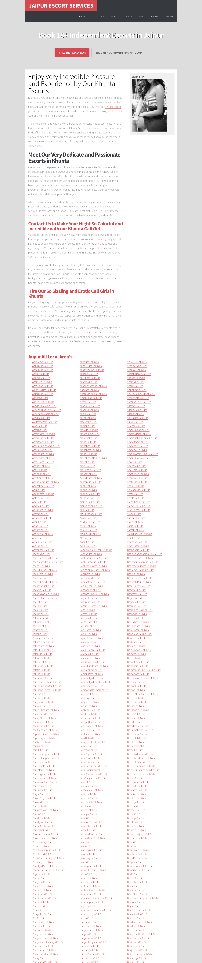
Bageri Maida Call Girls (138, 598)
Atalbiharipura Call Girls (139, 533)
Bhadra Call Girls (136, 926)
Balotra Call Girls (41, 670)
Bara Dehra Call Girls (90, 738)
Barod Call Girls (135, 814)
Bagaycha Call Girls (137, 594)
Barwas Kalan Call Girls (44, 838)
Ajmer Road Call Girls (91, 397)
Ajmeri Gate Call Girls (138, 397)
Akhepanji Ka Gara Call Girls (46, 409)
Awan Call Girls (87, 542)
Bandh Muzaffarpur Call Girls (142, 694)
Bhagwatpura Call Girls (139, 938)
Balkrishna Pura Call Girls (93, 662)
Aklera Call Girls (88, 413)
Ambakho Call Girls (42, 449)
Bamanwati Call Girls (43, 678)
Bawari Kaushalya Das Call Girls (48, 870)
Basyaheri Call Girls (137, 862)
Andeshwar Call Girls (43, 486)
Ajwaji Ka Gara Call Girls (139, 402)
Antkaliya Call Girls (89, 498)
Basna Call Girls (40, 846)
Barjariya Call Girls (136, 794)
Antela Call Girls (40, 498)
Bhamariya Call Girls (137, 958)
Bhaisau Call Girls (89, 950)
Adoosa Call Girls (136, 377)
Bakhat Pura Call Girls (43, 642)
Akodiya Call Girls (41, 417)
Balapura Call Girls (42, 654)
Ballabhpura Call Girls (138, 662)
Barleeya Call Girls (136, 802)
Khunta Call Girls (95, 243)
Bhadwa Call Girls (41, 930)
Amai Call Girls (39, 429)
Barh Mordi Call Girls (43, 770)
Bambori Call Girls (136, 682)
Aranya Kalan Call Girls (91, 506)
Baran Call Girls (40, 746)
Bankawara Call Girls (138, 710)
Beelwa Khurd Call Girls (92, 890)
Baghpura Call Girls (90, 602)
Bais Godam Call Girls (138, 626)
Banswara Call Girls (42, 722)
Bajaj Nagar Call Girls (138, 630)
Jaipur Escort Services (61, 5)
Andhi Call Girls (88, 486)
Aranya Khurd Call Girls (139, 506)
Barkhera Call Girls (89, 798)
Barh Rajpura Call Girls (44, 774)
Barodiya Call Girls (136, 818)
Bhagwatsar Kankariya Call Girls (48, 942)
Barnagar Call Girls (89, 814)
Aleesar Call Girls (88, 422)
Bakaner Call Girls (136, 638)
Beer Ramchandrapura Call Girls (97, 898)
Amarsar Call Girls (89, 438)
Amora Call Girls (88, 473)
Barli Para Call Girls (89, 806)
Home (82, 16)
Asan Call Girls (39, 522)
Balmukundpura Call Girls (94, 666)
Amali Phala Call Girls (138, 429)
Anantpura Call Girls (90, 482)
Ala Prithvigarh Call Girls (44, 422)
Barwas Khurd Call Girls (92, 838)
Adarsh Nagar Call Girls (139, 373)
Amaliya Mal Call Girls (43, 433)
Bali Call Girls (134, 658)
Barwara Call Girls (136, 830)
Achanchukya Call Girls (92, 369)
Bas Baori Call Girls (137, 838)
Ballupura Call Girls (42, 666)
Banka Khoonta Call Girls (45, 710)
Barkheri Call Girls (136, 798)
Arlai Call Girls (87, 510)
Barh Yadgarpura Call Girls (93, 778)
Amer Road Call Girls (43, 462)
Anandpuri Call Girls (137, 478)
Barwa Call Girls (88, 830)
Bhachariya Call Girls (43, 922)
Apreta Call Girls (135, 498)
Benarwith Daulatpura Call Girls (96, 910)
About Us (115, 16)
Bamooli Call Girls (136, 686)
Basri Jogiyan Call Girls (91, 850)
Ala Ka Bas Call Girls (137, 417)
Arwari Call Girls (88, 518)
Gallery (129, 16)
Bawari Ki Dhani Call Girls (93, 870)
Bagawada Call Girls (90, 590)
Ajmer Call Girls (40, 397)
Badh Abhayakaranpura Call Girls (144, 553)
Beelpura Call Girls (90, 886)
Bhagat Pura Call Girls (91, 930)
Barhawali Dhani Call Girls (45, 782)
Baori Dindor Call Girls (43, 726)
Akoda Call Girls (135, 413)
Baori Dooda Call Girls (91, 726)
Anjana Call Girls (88, 490)
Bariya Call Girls (88, 794)
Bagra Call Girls (40, 610)
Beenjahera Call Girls (43, 894)
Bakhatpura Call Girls (91, 642)
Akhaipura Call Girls (90, 406)
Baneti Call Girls (135, 698)
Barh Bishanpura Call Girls (46, 758)
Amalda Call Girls (89, 429)
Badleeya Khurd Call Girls (140, 570)
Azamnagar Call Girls (43, 550)
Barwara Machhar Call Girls (94, 834)
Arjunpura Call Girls (42, 510)
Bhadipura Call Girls (90, 926)
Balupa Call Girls (41, 674)
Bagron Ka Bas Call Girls (140, 610)
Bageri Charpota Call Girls (45, 598)
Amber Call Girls (88, 453)
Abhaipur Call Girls (137, 362)
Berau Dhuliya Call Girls (92, 914)
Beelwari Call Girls (136, 890)
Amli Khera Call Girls (90, 469)
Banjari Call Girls (88, 706)
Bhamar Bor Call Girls (91, 958)
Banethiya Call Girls (90, 698)
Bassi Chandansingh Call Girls (48, 858)
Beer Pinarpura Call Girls (45, 898)
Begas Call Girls (88, 906)
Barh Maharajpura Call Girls (94, 766)
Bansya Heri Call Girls (91, 722)
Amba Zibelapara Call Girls (46, 446)
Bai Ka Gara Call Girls (138, 622)
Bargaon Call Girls (89, 750)
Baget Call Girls (40, 602)
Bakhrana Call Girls (137, 642)
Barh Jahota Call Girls (43, 766)
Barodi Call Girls (88, 818)
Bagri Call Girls (87, 610)
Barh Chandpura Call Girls (141, 758)
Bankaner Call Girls (90, 710)
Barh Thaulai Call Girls (44, 778)
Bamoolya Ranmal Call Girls (95, 690)
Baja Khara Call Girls (90, 630)
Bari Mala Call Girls (89, 786)
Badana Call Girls (41, 553)
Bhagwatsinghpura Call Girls (95, 942)
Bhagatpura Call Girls (138, 930)
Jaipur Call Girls (97, 16)
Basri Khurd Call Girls (43, 854)
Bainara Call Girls (89, 626)
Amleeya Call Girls (136, 466)
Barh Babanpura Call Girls (46, 754)
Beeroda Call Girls (136, 902)
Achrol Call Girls (40, 373)
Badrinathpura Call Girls (92, 582)
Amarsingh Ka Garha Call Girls (142, 438)
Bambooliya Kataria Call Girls (142, 678)
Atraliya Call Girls (88, 538)
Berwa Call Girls (88, 918)
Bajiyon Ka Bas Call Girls (139, 634)
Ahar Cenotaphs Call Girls (93, 386)
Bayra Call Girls (88, 874)
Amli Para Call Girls (137, 469)
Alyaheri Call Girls (136, 426)
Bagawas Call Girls (136, 590)
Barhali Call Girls (135, 778)
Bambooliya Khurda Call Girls (95, 682)
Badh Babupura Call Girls (45, 558)
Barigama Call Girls (137, 790)
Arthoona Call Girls (42, 518)
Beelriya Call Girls (41, 890)
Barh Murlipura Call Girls (93, 770)
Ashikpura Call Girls (90, 522)
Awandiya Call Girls (137, 542)
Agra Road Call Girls (42, 386)
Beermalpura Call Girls (92, 902)
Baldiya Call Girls (41, 658)
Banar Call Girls (40, 694)
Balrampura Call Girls (91, 670)
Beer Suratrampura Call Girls (142, 898)
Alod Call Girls (39, 426)
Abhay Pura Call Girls (91, 365)
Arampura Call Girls (90, 502)
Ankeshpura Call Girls (138, 490)
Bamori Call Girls (136, 690)
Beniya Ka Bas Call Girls (44, 914)
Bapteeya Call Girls (90, 734)
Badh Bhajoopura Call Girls (94, 558)
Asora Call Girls (135, 526)
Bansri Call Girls (135, 714)
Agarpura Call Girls (42, 382)
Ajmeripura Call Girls (43, 402)
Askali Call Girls (88, 526)
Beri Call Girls (39, 918)
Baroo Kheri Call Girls (91, 826)
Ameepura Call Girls (43, 458)
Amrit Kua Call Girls (42, 478)
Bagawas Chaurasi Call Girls (94, 594)
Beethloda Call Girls (42, 906)
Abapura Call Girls (89, 362)
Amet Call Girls (87, 462)
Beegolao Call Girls (42, 882)
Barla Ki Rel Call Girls (91, 802)
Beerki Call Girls (40, 902)
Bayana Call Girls (41, 874)
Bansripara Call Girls (90, 718)
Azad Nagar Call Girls (138, 546)
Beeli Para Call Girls (42, 886)
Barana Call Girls (88, 746)
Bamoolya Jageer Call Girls (46, 690)
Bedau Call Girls (88, 878)
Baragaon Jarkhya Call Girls (94, 742)
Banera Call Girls (41, 698)
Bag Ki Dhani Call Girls (91, 586)
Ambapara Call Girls (90, 449)
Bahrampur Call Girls (43, 622)
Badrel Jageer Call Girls (139, 578)
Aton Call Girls (39, 538)
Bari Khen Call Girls (42, 786)
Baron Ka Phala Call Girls (45, 826)
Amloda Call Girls (41, 473)
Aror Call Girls (134, 513)
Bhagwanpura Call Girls (92, 938)
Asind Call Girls (40, 526)
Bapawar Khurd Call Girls (45, 734)
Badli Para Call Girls (42, 573)
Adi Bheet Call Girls (90, 377)
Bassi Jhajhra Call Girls (91, 858)
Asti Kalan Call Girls (42, 533)
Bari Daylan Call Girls (138, 782)
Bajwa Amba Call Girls (91, 638)
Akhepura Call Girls (137, 409)
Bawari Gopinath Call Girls (140, 866)
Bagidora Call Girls (136, 602)
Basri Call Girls (134, 846)
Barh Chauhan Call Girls (44, 762)
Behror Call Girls (40, 910)
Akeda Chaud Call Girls (44, 406)
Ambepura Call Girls (43, 453)
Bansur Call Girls (136, 718)
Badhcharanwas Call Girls (93, 566)
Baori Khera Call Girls (138, 726)
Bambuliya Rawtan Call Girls (47, 686)
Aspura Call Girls (88, 530)
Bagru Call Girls (40, 614)
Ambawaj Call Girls (137, 449)
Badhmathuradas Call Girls (141, 566)
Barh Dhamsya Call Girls (92, 762)
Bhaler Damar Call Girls (139, 954)
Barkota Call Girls (41, 802)
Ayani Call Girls (87, 546)
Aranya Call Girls (40, 506)
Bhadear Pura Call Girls (139, 922)
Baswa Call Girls (88, 862)
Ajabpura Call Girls (136, 389)
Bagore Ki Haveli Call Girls (93, 606)
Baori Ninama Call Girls (44, 730)
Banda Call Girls (88, 694)
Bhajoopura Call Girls (138, 950)
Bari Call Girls (87, 782)
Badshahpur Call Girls (43, 586)
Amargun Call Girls (89, 433)
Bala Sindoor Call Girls (139, 650)
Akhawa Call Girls (136, 406)
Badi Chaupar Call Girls (44, 570)
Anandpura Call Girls (91, 478)
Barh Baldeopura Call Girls (141, 754)
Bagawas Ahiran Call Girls (45, 594)
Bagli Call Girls (39, 606)
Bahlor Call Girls (135, 618)
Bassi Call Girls (87, 854)
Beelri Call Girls (135, 886)
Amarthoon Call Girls (43, 442)
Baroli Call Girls (135, 822)
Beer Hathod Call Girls (91, 894)
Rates (141, 16)
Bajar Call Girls (39, 634)
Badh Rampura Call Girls (93, 562)
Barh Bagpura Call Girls (92, 754)
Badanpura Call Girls (91, 553)
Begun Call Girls (135, 906)
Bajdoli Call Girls (88, 634)
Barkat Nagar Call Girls (44, 798)
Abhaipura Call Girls (42, 365)
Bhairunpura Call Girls (44, 950)
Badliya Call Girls (136, 573)
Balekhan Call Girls (90, 658)
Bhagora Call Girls (89, 934)
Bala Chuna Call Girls (43, 650)
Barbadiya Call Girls (137, 746)
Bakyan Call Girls (136, 646)
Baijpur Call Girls (41, 626)
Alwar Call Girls (87, 426)
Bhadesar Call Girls (42, 926)
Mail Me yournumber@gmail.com (119, 52)
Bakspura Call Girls (90, 646)
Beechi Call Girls (135, 878)
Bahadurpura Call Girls (44, 618)
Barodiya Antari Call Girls (45, 822)
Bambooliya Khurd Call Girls (47, 682)
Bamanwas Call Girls (138, 674)
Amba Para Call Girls (138, 442)
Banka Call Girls (135, 706)
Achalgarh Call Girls (137, 365)
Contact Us (154, 16)
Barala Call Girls (135, 742)
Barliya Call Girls (88, 810)
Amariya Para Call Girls (139, 433)
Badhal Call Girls (41, 566)
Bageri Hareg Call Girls (91, 598)
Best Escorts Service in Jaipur (90, 332)
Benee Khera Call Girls (139, 910)
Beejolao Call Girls (89, 882)
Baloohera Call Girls (137, 666)
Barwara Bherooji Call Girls (46, 834)
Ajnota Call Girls (88, 402)
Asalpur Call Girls (136, 518)
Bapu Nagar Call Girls (43, 738)
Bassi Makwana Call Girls (140, 858)
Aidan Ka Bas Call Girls (44, 389)
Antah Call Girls (135, 493)
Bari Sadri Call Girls (137, 786)
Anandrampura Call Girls (45, 482)
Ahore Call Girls (135, 386)
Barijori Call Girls (40, 794)
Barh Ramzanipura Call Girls (94, 774)
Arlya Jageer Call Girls (138, 510)
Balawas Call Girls (136, 654)
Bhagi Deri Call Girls (42, 934)
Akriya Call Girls (88, 417)
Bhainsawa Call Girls (137, 942)
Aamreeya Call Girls (42, 362)
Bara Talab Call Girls (137, 738)
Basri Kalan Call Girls (138, 850)
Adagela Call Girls (89, 373)
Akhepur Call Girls (89, 409)
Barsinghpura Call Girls (44, 830)
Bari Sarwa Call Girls (42, 790)
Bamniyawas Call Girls (91, 686)
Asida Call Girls (135, 522)
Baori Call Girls (134, 722)
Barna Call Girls (40, 814)
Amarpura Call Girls (42, 438)
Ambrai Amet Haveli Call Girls (142, 453)
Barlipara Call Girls (136, 806)
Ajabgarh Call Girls (89, 389)
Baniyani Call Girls (41, 706)
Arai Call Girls (39, 502)
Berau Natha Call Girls (138, 914)
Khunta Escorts (113, 106)
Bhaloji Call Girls (40, 958)
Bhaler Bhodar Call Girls (45, 954)
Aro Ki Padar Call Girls (91, 513)
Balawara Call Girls (89, 654)
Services (169, 16)
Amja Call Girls (134, 462)
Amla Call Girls (87, 466)
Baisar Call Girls (40, 630)
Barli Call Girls (39, 806)
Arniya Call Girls (40, 513)
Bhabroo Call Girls (136, 918)
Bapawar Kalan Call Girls (140, 730)
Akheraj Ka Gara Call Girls (45, 413)
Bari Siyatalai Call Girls (91, 790)
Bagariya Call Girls (41, 590)
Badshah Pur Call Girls (139, 582)
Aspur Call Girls (40, 530)
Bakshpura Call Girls (43, 646)
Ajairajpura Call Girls (42, 393)
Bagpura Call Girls (136, 606)
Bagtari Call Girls (88, 614)
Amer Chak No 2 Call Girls (140, 458)
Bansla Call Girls (88, 714)
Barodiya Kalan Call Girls (93, 822)
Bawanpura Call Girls (91, 866)
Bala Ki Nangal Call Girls (92, 650)
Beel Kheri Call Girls (137, 882)
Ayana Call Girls (40, 546)
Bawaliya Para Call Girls (44, 866)
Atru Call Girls (134, 538)
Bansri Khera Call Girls (44, 718)
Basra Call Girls (88, 846)
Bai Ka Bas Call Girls (90, 622)
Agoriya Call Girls (135, 382)
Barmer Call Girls (136, 810)
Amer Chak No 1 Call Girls (93, 458)
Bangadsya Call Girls (43, 702)
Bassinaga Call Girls (42, 862)
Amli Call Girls (39, 469)
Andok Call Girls (135, 486)
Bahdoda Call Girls (89, 618)
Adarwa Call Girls (41, 377)
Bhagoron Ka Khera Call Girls (142, 934)
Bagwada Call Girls (137, 614)
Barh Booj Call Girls (90, 758)
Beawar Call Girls (41, 878)
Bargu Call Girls (135, 750)
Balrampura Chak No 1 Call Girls (144, 670)
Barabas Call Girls (41, 742)
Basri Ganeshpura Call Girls (46, 850)
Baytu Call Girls (135, 874)
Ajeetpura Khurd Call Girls (141, 393)
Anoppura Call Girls (90, 493)
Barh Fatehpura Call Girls (140, 762)
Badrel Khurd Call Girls (44, 582)
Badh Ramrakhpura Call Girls (142, 562)
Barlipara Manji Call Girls (45, 810)
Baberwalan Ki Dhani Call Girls (96, 550)
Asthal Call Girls (135, 530)
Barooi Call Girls (135, 826)
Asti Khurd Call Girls (90, 533)
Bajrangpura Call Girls (43, 638)
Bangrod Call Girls (89, 702)
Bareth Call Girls (40, 750)
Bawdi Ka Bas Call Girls (139, 870)
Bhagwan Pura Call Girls (45, 938)
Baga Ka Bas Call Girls (138, 586)
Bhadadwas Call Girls (91, 922)
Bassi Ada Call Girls (137, 854)
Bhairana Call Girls (89, 946)
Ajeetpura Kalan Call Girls (93, 393)
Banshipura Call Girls (43, 714)
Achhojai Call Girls (136, 369)
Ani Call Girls (38, 490)
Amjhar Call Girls (41, 466)
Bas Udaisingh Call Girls (44, 842)
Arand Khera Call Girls (138, 502)
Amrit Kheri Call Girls (138, 473)
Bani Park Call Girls (137, 702)
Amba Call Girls (88, 442)
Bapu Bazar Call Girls (138, 734)
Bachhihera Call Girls (138, 550)
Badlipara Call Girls (90, 573)
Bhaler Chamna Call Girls (93, 954)
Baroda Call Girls (41, 818)
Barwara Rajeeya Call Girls (141, 834)
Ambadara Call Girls (137, 446)
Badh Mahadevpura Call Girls (47, 562)
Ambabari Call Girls (90, 446)
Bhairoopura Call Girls (138, 946)
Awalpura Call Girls (42, 542)
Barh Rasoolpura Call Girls (141, 774)
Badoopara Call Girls (90, 578)
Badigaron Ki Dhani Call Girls (95, 570)
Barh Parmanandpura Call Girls (143, 770)
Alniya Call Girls (135, 422)
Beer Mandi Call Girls (138, 894)
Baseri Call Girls (135, 842)
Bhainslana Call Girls (43, 946)
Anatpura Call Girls (137, 482)
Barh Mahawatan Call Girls (141, 766)
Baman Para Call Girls (91, 674)
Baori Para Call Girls (90, 730)
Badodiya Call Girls (42, 578)
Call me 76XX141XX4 (72, 52)
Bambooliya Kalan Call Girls (94, 678)
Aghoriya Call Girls (89, 382)
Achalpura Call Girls (42, 369)
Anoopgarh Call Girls (43, 493)
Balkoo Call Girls (41, 662)
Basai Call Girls (87, 842)
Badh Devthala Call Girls (140, 558)
